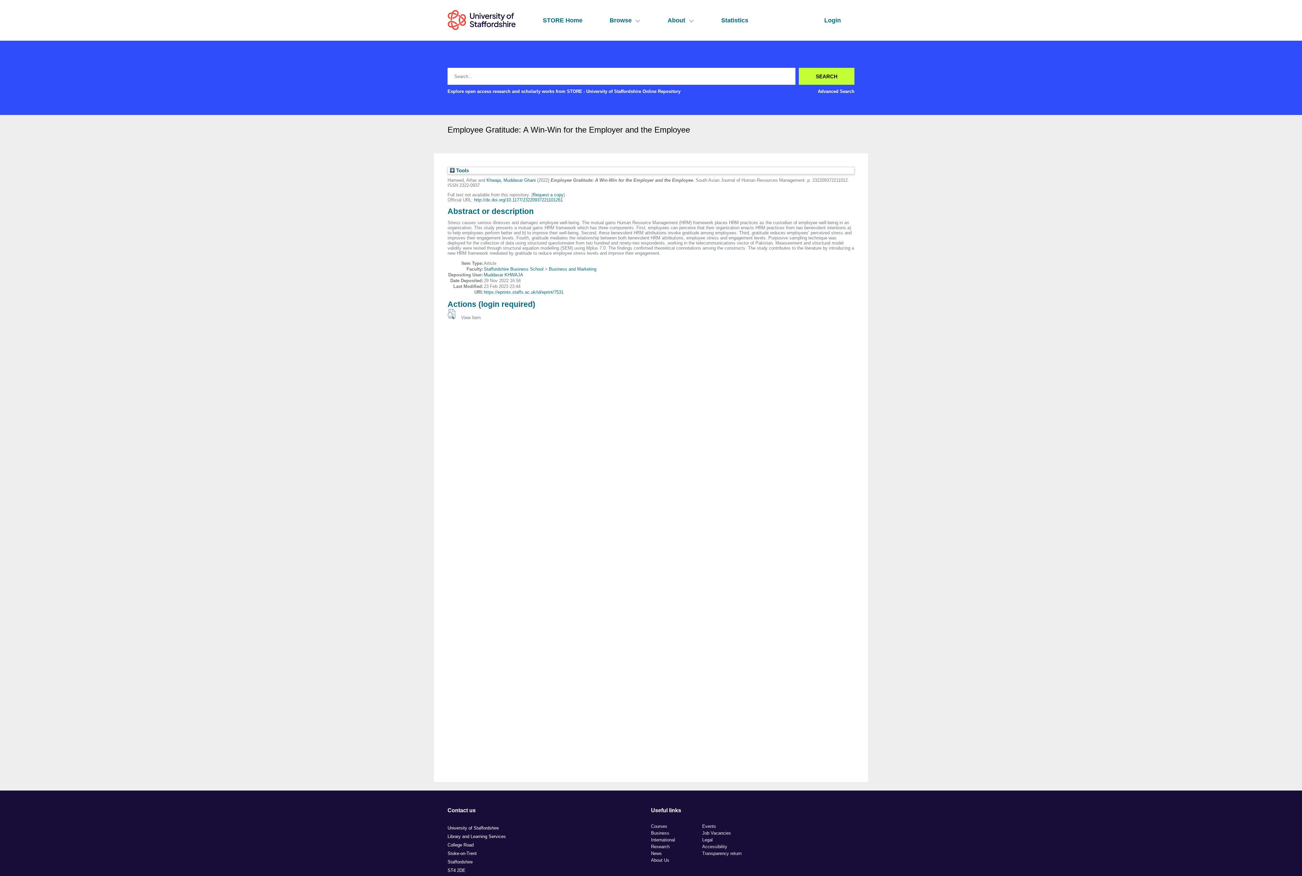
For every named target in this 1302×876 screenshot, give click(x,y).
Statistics (734, 20)
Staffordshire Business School (514, 269)
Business (660, 833)
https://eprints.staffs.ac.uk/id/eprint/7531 (524, 292)
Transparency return (722, 853)
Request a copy (548, 194)
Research (660, 846)
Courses (659, 826)
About (676, 20)
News (656, 853)
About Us (660, 860)
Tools (462, 170)
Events (709, 826)
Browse (621, 20)
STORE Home (563, 20)
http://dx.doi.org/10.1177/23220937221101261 (518, 199)
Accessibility (714, 846)
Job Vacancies (716, 833)
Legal (707, 839)
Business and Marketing (572, 269)
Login (832, 20)
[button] (451, 314)
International (663, 839)
